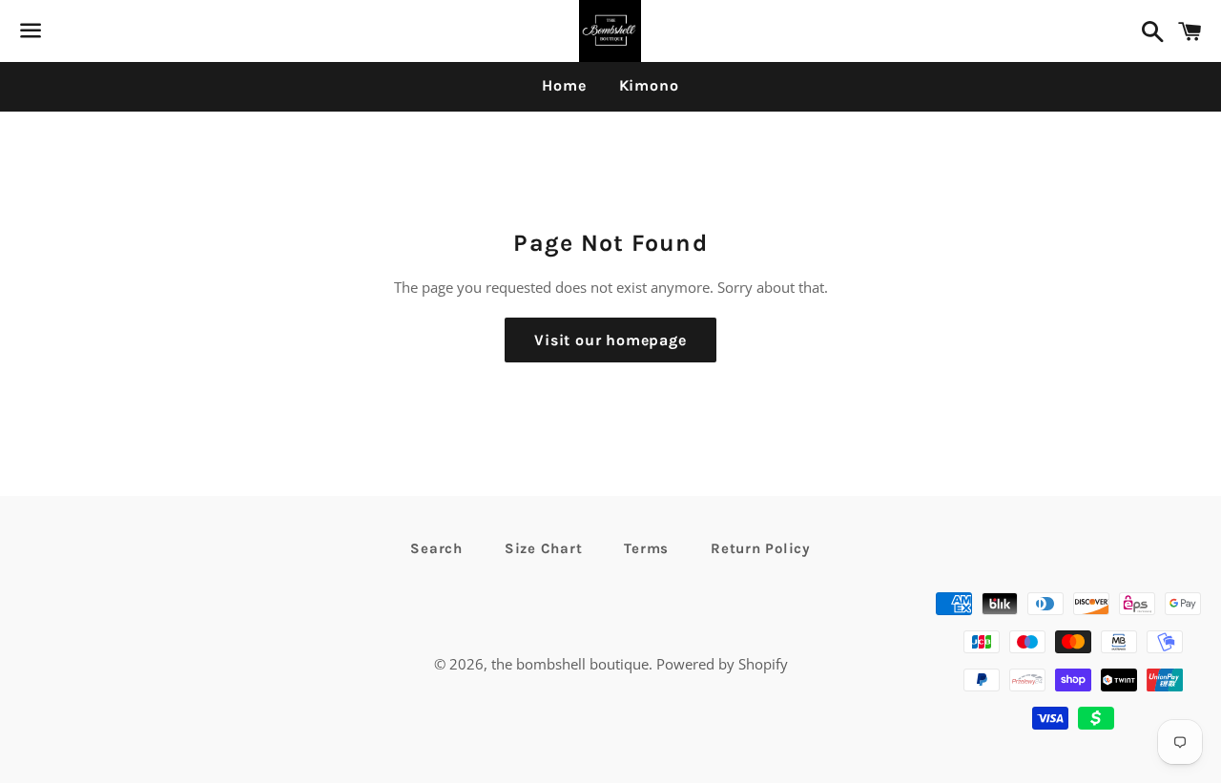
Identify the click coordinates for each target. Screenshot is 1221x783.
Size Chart (544, 548)
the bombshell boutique (570, 663)
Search (436, 548)
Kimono (649, 85)
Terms (646, 548)
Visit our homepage (610, 340)
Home (564, 85)
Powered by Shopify (722, 663)
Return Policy (761, 548)
